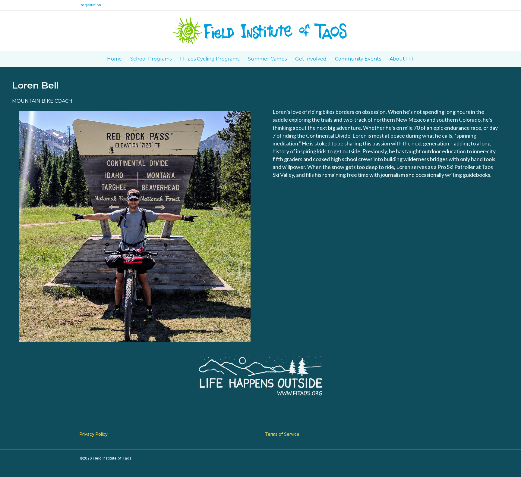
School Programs (151, 59)
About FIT (402, 59)
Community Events (358, 59)
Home (114, 59)
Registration (90, 5)
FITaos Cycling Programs (209, 59)
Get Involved (311, 59)
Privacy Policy (94, 434)
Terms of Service (282, 434)
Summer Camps (267, 59)
